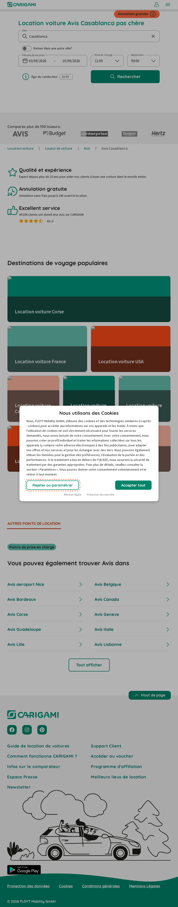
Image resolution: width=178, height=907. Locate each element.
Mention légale (72, 494)
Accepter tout (133, 485)
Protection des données (100, 494)
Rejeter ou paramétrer (52, 485)
